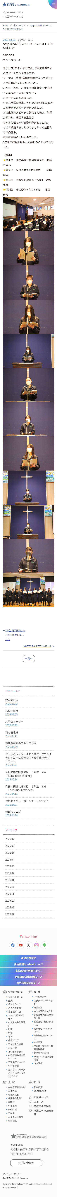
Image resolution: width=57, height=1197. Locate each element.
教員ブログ (13, 1040)
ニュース (38, 1101)
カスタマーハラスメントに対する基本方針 (16, 1072)
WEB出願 (12, 1109)
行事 (10, 1036)
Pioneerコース (28, 970)
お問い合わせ (26, 1162)
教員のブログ (13, 813)
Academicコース (28, 964)
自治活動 (38, 1063)
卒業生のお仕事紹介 (16, 1024)
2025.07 (9, 914)
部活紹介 (38, 1087)
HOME (6, 25)
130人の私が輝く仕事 (16, 1017)
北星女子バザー (14, 723)
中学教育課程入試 (16, 1087)
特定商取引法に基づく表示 (14, 1178)
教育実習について (16, 1062)
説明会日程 (11, 702)
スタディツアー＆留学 (43, 1002)
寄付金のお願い (15, 1051)
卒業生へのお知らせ (43, 1112)
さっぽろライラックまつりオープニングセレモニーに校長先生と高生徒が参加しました (28, 759)
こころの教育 (14, 1008)
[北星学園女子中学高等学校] (16, 4)
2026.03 (9, 866)
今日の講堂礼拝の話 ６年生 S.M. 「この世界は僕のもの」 (25, 790)
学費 (10, 1032)
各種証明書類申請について (16, 1057)
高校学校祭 (11, 712)
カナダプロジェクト (43, 1011)
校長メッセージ (15, 996)
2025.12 (9, 887)
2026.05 (9, 852)
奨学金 (11, 1113)
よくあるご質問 (15, 1116)
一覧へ (28, 658)
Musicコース (28, 983)
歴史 (10, 1000)
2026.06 (9, 846)
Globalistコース (28, 976)
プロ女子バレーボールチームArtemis (26, 802)
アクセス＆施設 (15, 1044)
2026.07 (9, 839)
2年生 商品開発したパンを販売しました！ (15, 635)
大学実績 (38, 1042)
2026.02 (9, 873)
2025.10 (9, 900)
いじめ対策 (13, 1065)
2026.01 (9, 880)
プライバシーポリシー (12, 1173)
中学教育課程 (28, 958)
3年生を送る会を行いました (37, 646)
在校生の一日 (14, 1011)
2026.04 (9, 859)
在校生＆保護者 (42, 1106)
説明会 (11, 1102)
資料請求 (12, 1120)
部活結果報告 (40, 1090)
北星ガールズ (19, 25)
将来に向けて (14, 1004)
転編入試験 (13, 1094)
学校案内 (12, 1105)
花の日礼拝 (11, 734)
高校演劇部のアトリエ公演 (20, 745)
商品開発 (38, 1007)
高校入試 (12, 1090)
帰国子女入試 (14, 1098)
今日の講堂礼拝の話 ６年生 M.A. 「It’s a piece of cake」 (25, 775)
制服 (10, 1029)
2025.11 (9, 894)
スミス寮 (12, 1047)
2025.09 (9, 907)
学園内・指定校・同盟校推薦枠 (43, 1047)
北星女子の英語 (41, 1052)
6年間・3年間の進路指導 (43, 1058)
